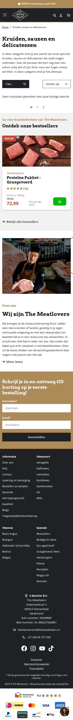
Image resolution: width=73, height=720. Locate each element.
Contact (7, 474)
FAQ (4, 468)
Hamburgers (44, 557)
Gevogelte (42, 462)
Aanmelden (36, 437)
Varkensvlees (44, 486)
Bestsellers (43, 533)
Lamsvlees (42, 474)
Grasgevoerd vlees (48, 551)
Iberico (6, 551)
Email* (6, 418)
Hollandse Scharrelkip (16, 545)
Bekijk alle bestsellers (22, 221)
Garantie (7, 492)
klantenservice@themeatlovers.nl (38, 630)
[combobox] (36, 15)
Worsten (41, 581)
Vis (38, 492)
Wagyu (6, 557)
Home (5, 27)
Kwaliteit (7, 504)
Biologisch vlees (46, 539)
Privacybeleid (36, 668)
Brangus (7, 539)
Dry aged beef (45, 545)
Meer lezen (14, 362)
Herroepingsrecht (13, 498)
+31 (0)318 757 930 (39, 637)
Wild (39, 498)
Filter (9, 84)
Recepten (42, 569)
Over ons (7, 462)
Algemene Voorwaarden (36, 663)
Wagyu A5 (42, 575)
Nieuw (40, 563)
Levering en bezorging (16, 480)
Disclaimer (36, 659)
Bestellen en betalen (15, 486)
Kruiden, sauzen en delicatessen (29, 27)
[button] (68, 15)
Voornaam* (9, 401)
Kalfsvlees (42, 468)
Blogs (5, 510)
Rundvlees (43, 480)
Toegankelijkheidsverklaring (19, 516)
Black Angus (9, 533)
